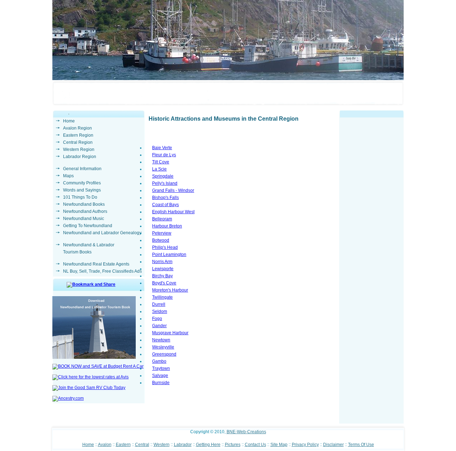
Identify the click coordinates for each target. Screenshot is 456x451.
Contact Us (255, 444)
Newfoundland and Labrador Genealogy (102, 232)
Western (162, 444)
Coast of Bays (165, 204)
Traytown (161, 368)
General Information (82, 168)
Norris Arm (162, 261)
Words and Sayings (82, 190)
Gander (159, 325)
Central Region (78, 142)
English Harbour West (173, 211)
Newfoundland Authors (85, 211)
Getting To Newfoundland (87, 225)
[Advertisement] (371, 317)
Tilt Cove (160, 161)
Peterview (161, 233)
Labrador (183, 444)
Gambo (159, 361)
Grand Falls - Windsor (173, 190)
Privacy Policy (305, 444)
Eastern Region (78, 135)
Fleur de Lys (164, 154)
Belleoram (162, 218)
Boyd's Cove (164, 282)
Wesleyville (163, 347)
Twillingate (162, 297)
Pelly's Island (164, 183)
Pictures (232, 444)
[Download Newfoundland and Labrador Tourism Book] (94, 357)
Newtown (161, 339)
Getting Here (208, 444)
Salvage (160, 375)
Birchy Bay (162, 275)
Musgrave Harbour (170, 332)
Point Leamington (169, 254)
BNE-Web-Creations (246, 431)
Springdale (162, 176)
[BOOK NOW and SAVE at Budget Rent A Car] (98, 366)
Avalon (105, 444)
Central (142, 444)
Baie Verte (162, 147)
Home (69, 121)
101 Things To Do (80, 197)
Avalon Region (77, 128)
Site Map (278, 444)
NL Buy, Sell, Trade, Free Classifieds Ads (102, 271)
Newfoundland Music (83, 218)
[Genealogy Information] (68, 398)
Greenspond (164, 354)
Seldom (159, 311)
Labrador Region (79, 156)
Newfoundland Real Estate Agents (96, 264)
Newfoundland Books (84, 204)
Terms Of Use (361, 444)
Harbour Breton (167, 226)
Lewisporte (162, 268)
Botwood (160, 240)
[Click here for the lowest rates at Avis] (90, 376)
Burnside (161, 382)
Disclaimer (333, 444)
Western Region (78, 149)
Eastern (123, 444)
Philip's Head (165, 247)
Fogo (157, 318)
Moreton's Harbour (170, 290)
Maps (68, 175)
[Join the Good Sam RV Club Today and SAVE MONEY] (88, 387)
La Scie (159, 169)
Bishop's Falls (165, 197)
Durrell (158, 304)
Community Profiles (82, 182)
